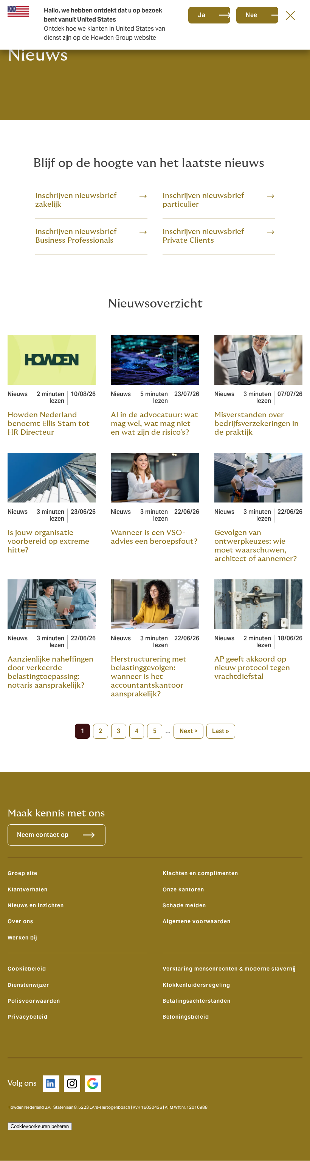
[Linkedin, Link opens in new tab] (51, 1083)
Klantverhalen (28, 889)
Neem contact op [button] (43, 835)
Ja (201, 15)
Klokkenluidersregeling (196, 985)
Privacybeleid (28, 1016)
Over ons (20, 921)
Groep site (22, 873)
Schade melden (184, 905)
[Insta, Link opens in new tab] (72, 1083)
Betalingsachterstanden (197, 1000)
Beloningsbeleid (186, 1016)
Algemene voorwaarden (197, 921)
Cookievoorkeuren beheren (40, 1126)
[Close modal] (290, 15)
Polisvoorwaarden (34, 1000)
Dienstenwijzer (28, 985)
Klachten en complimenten (200, 873)
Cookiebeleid (27, 968)
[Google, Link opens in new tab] (92, 1083)
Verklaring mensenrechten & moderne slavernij (229, 968)
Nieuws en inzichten (36, 905)
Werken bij (22, 937)
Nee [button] (251, 15)
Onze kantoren (183, 889)
